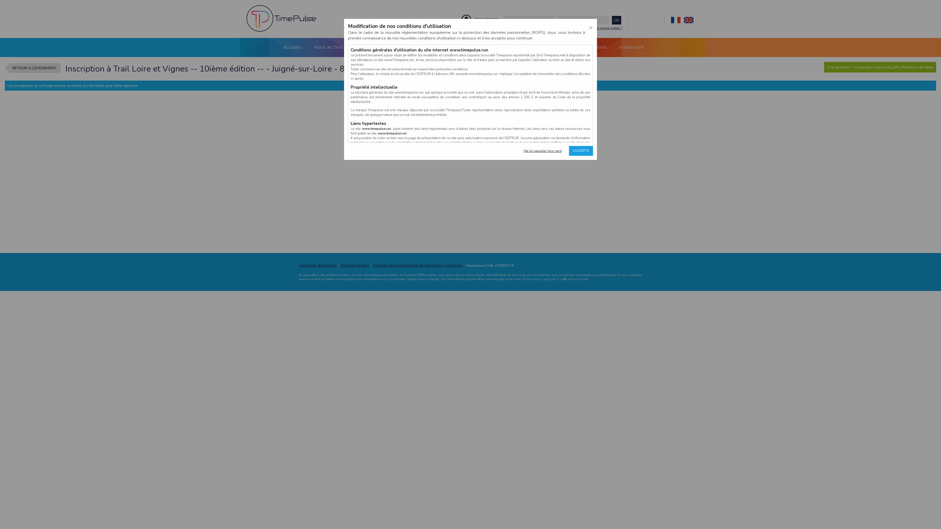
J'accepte (581, 150)
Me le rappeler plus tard (543, 151)
